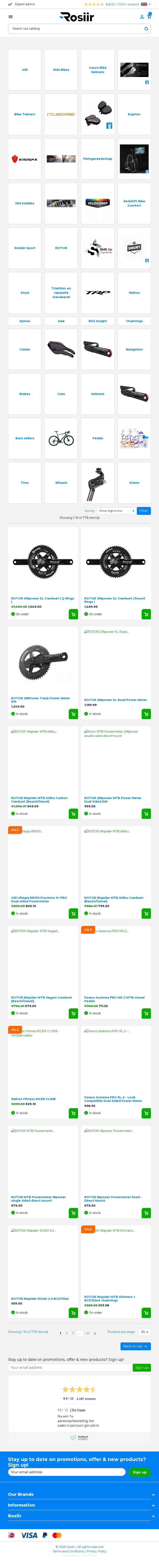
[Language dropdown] (146, 4)
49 (87, 1333)
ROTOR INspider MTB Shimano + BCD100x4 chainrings (109, 1298)
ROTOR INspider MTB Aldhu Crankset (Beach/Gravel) (113, 899)
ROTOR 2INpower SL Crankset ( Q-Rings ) (42, 600)
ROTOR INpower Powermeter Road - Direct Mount (113, 1198)
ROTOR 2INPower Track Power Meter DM (40, 700)
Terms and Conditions (68, 1551)
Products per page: (121, 1332)
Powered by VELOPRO (79, 1555)
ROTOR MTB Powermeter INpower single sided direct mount (38, 1198)
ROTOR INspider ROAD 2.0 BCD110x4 (40, 1299)
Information (21, 1505)
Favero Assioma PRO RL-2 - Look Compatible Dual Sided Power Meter (113, 1099)
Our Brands (21, 1494)
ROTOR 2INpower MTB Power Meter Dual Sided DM (112, 799)
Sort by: (90, 510)
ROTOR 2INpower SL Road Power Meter (115, 700)
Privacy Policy (97, 1551)
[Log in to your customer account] (142, 17)
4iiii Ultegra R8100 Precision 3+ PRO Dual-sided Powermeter (39, 899)
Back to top (135, 1346)
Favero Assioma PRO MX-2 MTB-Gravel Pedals (114, 999)
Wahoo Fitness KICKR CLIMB (33, 1099)
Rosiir (14, 1515)
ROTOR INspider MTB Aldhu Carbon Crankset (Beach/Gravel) (39, 799)
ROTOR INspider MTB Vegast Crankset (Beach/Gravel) (41, 999)
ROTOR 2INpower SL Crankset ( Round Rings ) (114, 600)
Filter (144, 511)
